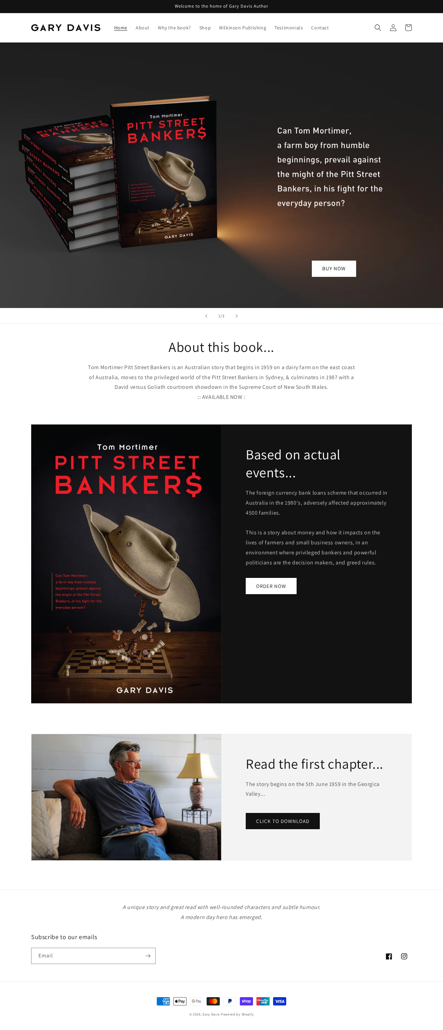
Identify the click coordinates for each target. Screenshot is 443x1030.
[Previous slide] (206, 316)
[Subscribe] (147, 956)
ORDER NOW (271, 586)
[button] (378, 27)
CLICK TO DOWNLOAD (282, 821)
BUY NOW (334, 268)
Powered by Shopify (237, 1014)
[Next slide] (236, 316)
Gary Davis (211, 1014)
